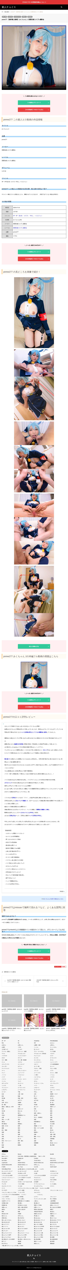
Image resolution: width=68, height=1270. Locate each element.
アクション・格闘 (22, 1051)
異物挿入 (20, 1123)
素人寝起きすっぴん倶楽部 (8, 1239)
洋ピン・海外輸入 (38, 1117)
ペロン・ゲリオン (6, 1198)
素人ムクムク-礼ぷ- (6, 1237)
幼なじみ (20, 1111)
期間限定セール (21, 1115)
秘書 (3, 1128)
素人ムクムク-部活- (38, 1237)
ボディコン (52, 1081)
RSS (34, 1258)
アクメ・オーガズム (39, 1051)
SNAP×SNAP (53, 1167)
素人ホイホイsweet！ (23, 1228)
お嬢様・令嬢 (37, 1045)
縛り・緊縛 (4, 1130)
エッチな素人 (53, 1184)
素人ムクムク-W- (38, 1230)
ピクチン (36, 1196)
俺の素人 (20, 1203)
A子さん (4, 1154)
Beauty (19, 1154)
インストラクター (22, 1055)
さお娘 (35, 1173)
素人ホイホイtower (38, 1228)
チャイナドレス (5, 1068)
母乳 (51, 1115)
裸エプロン (20, 1136)
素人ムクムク (21, 1230)
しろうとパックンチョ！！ (8, 1177)
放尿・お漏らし (37, 1113)
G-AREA (36, 1158)
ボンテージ (20, 1083)
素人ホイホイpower (55, 1226)
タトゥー (52, 1066)
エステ (51, 1055)
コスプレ (10, 16)
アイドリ (52, 1181)
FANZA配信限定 (54, 1040)
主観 (51, 1091)
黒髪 (3, 1147)
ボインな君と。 (21, 1198)
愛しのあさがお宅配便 (55, 1207)
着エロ (51, 1126)
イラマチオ (4, 1055)
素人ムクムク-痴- (54, 1235)
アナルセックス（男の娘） (40, 1053)
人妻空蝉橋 (52, 1201)
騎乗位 (19, 1145)
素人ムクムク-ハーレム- (23, 1232)
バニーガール (37, 1077)
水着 (3, 1117)
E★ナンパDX (42, 1156)
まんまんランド (37, 1179)
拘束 (3, 1113)
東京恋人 (52, 1211)
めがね (51, 1049)
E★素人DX (20, 1158)
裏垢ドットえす (37, 1241)
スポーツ (36, 1064)
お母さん (52, 1045)
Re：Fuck (20, 1167)
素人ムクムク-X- (54, 1230)
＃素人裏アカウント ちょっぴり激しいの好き (12, 1245)
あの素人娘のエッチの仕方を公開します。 (28, 1169)
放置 (51, 1113)
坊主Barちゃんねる (22, 1205)
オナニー (20, 1057)
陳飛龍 (19, 1243)
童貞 (19, 1128)
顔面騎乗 (36, 1143)
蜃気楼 (19, 1241)
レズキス (52, 1087)
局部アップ (52, 1106)
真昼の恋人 (4, 1218)
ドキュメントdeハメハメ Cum (9, 1192)
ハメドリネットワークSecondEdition (10, 1194)
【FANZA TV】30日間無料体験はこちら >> (34, 2)
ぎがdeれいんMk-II (6, 1173)
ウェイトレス (37, 1055)
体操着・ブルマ (54, 1094)
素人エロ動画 (31, 1261)
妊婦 (35, 1102)
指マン (19, 1113)
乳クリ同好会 (53, 1198)
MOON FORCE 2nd (38, 1162)
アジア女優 (52, 1051)
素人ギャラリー (21, 1224)
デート (3, 1070)
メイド (35, 1085)
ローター (4, 1091)
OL (18, 1043)
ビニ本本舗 (20, 1196)
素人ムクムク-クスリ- (7, 1232)
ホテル (35, 1081)
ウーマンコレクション (39, 1184)
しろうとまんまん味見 (7, 1175)
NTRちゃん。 (37, 1164)
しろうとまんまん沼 (22, 1175)
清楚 (35, 1119)
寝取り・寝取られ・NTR (8, 1106)
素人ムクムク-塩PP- (6, 1235)
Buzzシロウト (5, 1156)
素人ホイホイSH (6, 1228)
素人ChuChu (21, 1218)
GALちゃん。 (53, 1158)
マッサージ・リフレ (39, 1083)
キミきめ (20, 1186)
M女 (3, 1043)
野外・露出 (20, 1140)
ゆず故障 (36, 1181)
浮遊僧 (19, 1213)
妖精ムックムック (54, 1205)
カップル (36, 1057)
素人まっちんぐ (21, 1220)
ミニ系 (19, 1085)
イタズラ (52, 1053)
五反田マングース (6, 1201)
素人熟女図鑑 (37, 1239)
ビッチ (51, 1079)
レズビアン (4, 1089)
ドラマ (51, 1070)
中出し (24, 16)
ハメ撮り (36, 1074)
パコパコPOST (5, 1196)
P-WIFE (3, 1167)
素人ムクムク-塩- (54, 1232)
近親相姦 (52, 1138)
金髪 (35, 1140)
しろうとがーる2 (54, 1173)
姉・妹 (51, 1102)
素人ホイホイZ (53, 1228)
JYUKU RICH (37, 1160)
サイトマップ (15, 1261)
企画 (35, 1094)
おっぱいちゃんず (22, 1171)
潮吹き (3, 1121)
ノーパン (4, 1074)
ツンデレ (20, 1068)
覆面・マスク (37, 1136)
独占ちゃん (4, 1215)
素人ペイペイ (5, 1226)
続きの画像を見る (34, 646)
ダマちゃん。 (37, 1190)
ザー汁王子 (4, 1190)
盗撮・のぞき (5, 1126)
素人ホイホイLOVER (39, 1226)
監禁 (19, 1126)
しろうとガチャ (54, 1175)
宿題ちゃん (4, 1207)
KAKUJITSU (53, 1160)
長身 (51, 1140)
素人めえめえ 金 (38, 1222)
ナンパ (3, 1072)
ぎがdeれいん (53, 1171)
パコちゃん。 (40, 1194)
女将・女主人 (5, 1102)
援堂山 (3, 1209)
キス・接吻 (4, 1060)
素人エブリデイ (5, 1224)
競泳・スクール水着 (39, 1128)
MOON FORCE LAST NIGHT (57, 1162)
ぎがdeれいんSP (22, 1173)
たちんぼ (52, 1177)
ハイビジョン (17, 16)
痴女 (35, 1123)
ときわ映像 (20, 1179)
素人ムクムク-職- (22, 1237)
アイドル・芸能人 (6, 1051)
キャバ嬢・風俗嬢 (22, 1060)
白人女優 (52, 1123)
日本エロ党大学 (21, 1209)
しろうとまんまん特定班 (40, 1175)
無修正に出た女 (37, 1213)
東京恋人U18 (5, 1213)
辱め (35, 1138)
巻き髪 (3, 1111)
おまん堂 (36, 1171)
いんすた (42, 1169)
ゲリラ (3, 1188)
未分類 (35, 1115)
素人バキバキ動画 (38, 1224)
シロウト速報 (21, 1190)
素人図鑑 (52, 1237)
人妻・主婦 (20, 1094)
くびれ (19, 1047)
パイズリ (52, 1077)
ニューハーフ (21, 1072)
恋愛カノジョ (37, 1207)
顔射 (19, 1143)
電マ (3, 1143)
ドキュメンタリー (22, 1070)
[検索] (61, 7)
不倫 (19, 1091)
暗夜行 (51, 1209)
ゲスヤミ (52, 1186)
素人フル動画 (53, 1261)
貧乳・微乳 (52, 1136)
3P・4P (4, 16)
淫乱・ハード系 (5, 1119)
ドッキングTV (21, 1192)
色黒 (19, 1134)
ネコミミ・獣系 (54, 1072)
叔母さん (52, 1096)
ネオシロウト (37, 1192)
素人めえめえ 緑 (5, 1222)
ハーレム (52, 1074)
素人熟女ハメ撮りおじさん (24, 1239)
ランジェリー (5, 1087)
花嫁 (35, 1134)
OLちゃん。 (53, 1164)
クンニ (3, 1062)
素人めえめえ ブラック (39, 1220)
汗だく (19, 1117)
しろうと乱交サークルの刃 (24, 1177)
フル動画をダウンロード (34, 102)
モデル (51, 1085)
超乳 (3, 1138)
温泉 (51, 1119)
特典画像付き (37, 1121)
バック (19, 1077)
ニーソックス (37, 1072)
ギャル (51, 1060)
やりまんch (4, 1181)
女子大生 (36, 1100)
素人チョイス (34, 1255)
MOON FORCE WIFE (7, 1164)
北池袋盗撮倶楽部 (54, 1203)
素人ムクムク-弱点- (38, 1235)
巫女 (51, 1109)
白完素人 (52, 1215)
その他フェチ (5, 1049)
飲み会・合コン (54, 1143)
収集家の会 (4, 1205)
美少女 (30, 16)
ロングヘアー (37, 1089)
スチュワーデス (5, 1064)
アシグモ (4, 1184)
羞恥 (19, 1132)
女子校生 (52, 1100)
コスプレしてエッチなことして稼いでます (28, 1188)
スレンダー (4, 1066)
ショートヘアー (54, 1062)
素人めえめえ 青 (54, 1222)
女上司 (51, 1098)
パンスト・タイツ (22, 1079)
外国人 (35, 1098)
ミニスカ (4, 1085)
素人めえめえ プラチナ (55, 1220)
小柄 (19, 1106)
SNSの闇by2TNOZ (6, 1169)
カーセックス (53, 1057)
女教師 (19, 1102)
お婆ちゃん (20, 1045)
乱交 (3, 1094)
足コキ (19, 1138)
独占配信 (52, 1121)
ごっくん (36, 1047)
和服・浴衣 (20, 1098)
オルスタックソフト (6, 1186)
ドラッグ (36, 1070)
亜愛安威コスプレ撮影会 (20, 228)
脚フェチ (52, 1132)
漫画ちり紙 (45, 1261)
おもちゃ (52, 1043)
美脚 (3, 1132)
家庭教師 (52, 1104)
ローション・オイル (55, 1089)
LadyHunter (4, 1162)
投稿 (51, 1111)
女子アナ (20, 1100)
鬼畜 (35, 1145)
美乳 (35, 1130)
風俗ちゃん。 (37, 1243)
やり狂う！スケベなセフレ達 (25, 1181)
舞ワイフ (4, 1241)
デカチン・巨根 (37, 1068)
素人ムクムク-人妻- (38, 1232)
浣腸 (51, 1117)
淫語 (19, 1119)
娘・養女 (4, 1104)
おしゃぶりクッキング (7, 1171)
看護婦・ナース (37, 1126)
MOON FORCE (21, 1162)
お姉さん (4, 1045)
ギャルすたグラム (38, 1186)
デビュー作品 (53, 1068)
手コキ (35, 1111)
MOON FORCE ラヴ (23, 1164)
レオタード (36, 1087)
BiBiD (35, 1154)
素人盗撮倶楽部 (54, 1239)
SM (35, 1043)
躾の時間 (52, 1241)
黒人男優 (52, 1145)
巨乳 (3, 1109)
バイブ (3, 1077)
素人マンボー (5, 1230)
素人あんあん (37, 1218)
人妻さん (36, 1201)
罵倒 (19, 1130)
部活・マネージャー (6, 1140)
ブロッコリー (53, 1196)
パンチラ (36, 1079)
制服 (19, 1096)
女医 (3, 1100)
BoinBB (52, 1154)
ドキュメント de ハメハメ (56, 1190)
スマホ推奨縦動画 (54, 1064)
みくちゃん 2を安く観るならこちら (53, 899)
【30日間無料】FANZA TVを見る (34, 109)
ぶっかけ (20, 1049)
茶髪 (3, 1136)
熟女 (19, 1121)
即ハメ (35, 1096)
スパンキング (21, 1064)
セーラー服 (36, 1066)
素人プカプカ (53, 1224)
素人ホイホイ (21, 1226)
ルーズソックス (21, 1087)
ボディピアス (5, 1083)
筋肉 (51, 1128)
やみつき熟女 (53, 1179)
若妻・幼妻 (52, 1134)
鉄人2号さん (5, 1243)
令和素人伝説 (5, 1203)
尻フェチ (36, 1106)
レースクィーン (21, 1089)
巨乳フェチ (20, 1109)
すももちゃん (37, 1177)
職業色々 (36, 1132)
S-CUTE (36, 1167)
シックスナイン (37, 1062)
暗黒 (19, 1211)
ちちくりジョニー (6, 1179)
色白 (3, 1134)
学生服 (35, 1104)
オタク (3, 1057)
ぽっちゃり (36, 1049)
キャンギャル (37, 1060)
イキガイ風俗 (21, 1184)
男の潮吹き (4, 1123)
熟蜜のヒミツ (53, 1213)
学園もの (20, 1104)
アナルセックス (21, 1053)
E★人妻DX (4, 1158)
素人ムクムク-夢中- (22, 1235)
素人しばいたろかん (6, 1220)
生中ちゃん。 (21, 1215)
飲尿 (3, 1145)
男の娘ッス (36, 1215)
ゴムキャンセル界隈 (44, 1188)
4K (18, 1040)
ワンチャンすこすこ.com (40, 1198)
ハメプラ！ (23, 1194)
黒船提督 (52, 1243)
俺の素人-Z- (37, 1203)
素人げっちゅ (53, 1218)
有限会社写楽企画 (38, 1211)
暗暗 (3, 1211)
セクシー (20, 1066)
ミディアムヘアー (54, 1083)
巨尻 (35, 1109)
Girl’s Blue (4, 1160)
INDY (19, 1160)
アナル (3, 1053)
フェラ (19, 1081)
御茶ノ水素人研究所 (22, 1207)
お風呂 (3, 1047)
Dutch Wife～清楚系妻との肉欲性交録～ (27, 1156)
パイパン (4, 1079)
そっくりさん (53, 1047)
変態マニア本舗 (37, 1205)
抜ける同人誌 (23, 1261)
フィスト (4, 1081)
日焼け (3, 1115)
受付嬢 (3, 1098)
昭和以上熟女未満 (38, 1209)
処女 (3, 1096)
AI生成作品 (36, 1040)
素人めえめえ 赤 (22, 1222)
